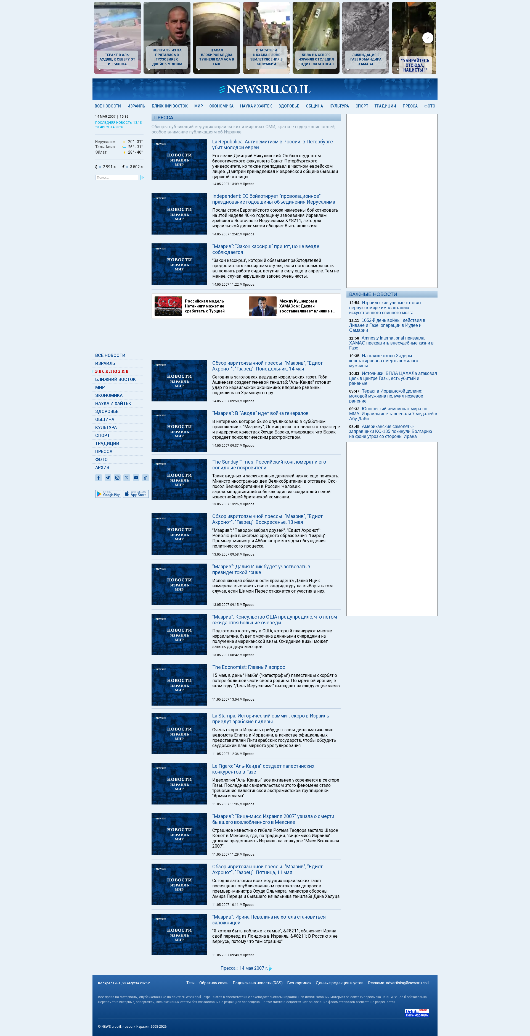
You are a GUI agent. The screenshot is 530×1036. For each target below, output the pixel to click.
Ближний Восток (170, 106)
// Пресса (247, 184)
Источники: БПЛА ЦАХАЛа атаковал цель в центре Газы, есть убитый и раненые (393, 378)
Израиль (136, 106)
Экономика (221, 106)
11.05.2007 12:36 (226, 754)
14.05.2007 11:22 (226, 284)
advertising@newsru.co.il (407, 983)
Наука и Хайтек (256, 106)
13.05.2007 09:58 (226, 554)
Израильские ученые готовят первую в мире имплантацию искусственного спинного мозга (385, 307)
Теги (190, 983)
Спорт (362, 106)
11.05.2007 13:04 (226, 699)
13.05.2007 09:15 (226, 605)
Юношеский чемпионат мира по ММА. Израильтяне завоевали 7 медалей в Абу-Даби (393, 413)
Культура (339, 106)
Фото (429, 106)
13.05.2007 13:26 (226, 504)
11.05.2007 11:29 (226, 854)
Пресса (410, 106)
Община (314, 106)
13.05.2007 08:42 (226, 655)
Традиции (385, 106)
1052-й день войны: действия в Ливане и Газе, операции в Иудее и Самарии (387, 325)
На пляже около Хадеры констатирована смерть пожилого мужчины (383, 360)
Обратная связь (214, 983)
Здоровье (289, 106)
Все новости (108, 106)
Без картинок (299, 983)
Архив (102, 467)
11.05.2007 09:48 (226, 955)
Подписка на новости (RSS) (258, 983)
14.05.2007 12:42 (226, 234)
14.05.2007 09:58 (226, 401)
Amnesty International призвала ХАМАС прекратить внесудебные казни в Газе (391, 343)
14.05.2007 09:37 (226, 446)
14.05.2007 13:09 (226, 184)
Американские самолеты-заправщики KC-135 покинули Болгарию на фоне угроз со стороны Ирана (390, 431)
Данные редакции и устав (340, 983)
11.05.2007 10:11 (226, 905)
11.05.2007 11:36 (226, 804)
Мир (198, 106)
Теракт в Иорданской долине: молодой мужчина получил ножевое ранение (386, 396)
